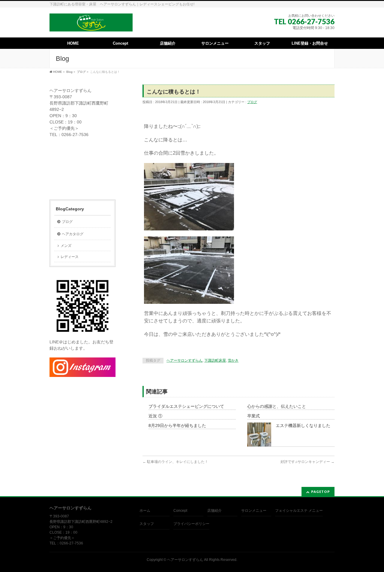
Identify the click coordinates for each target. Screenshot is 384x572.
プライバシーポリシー (191, 524)
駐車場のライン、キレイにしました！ (175, 462)
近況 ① (155, 415)
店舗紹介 (214, 510)
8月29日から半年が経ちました (177, 425)
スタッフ (147, 524)
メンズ (66, 246)
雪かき (233, 360)
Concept (180, 510)
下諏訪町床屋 (215, 360)
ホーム (145, 510)
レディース (70, 257)
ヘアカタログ (72, 234)
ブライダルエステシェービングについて (186, 406)
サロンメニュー (253, 510)
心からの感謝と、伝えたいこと (276, 406)
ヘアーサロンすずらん (184, 360)
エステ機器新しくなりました (303, 425)
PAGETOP (320, 491)
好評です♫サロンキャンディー (307, 462)
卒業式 (253, 415)
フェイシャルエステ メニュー (299, 510)
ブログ (252, 102)
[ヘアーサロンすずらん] (91, 25)
